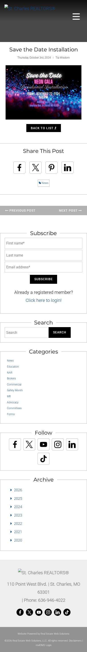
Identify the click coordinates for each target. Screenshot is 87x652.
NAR (9, 372)
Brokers (11, 378)
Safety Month (15, 390)
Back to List (42, 128)
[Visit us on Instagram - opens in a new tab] (58, 444)
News (44, 183)
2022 (18, 524)
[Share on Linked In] (68, 168)
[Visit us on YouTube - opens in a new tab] (43, 444)
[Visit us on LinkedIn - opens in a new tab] (72, 444)
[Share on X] (35, 168)
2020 (18, 540)
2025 (18, 498)
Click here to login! (44, 300)
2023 (18, 515)
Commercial (14, 384)
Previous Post (22, 210)
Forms (11, 414)
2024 (18, 507)
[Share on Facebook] (19, 168)
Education (13, 366)
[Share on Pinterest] (52, 168)
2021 (18, 532)
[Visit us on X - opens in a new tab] (29, 444)
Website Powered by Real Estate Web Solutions (43, 633)
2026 (18, 490)
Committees (14, 408)
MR (9, 396)
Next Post (69, 210)
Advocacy (13, 402)
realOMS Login (44, 645)
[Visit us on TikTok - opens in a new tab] (43, 459)
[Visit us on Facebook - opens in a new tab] (15, 444)
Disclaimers (75, 640)
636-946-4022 (51, 600)
